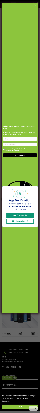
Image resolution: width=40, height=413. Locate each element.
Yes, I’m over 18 (20, 215)
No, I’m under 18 (20, 221)
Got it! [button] (20, 407)
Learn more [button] (6, 401)
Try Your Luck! (20, 155)
